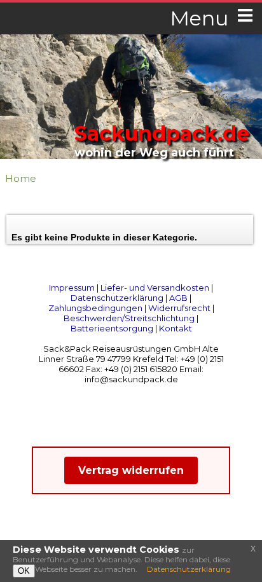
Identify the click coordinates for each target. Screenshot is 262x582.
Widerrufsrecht (179, 308)
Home (20, 178)
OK (24, 571)
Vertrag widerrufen (131, 470)
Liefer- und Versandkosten (154, 287)
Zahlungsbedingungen (95, 308)
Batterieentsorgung (112, 328)
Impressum (72, 287)
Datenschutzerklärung (117, 298)
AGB (178, 298)
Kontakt (175, 328)
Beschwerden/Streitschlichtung (129, 318)
